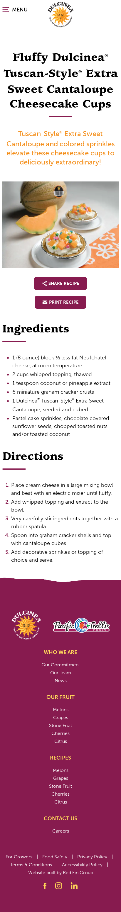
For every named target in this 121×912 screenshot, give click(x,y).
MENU (20, 9)
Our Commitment (60, 665)
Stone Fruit (60, 725)
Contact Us (60, 818)
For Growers (19, 857)
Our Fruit (60, 697)
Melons (60, 709)
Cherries (60, 733)
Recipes (60, 758)
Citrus (60, 741)
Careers (60, 831)
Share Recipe (63, 283)
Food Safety (54, 857)
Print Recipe (64, 302)
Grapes (60, 717)
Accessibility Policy (82, 864)
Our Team (60, 672)
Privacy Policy (92, 857)
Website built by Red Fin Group (60, 872)
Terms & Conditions (31, 864)
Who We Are (60, 652)
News (61, 680)
